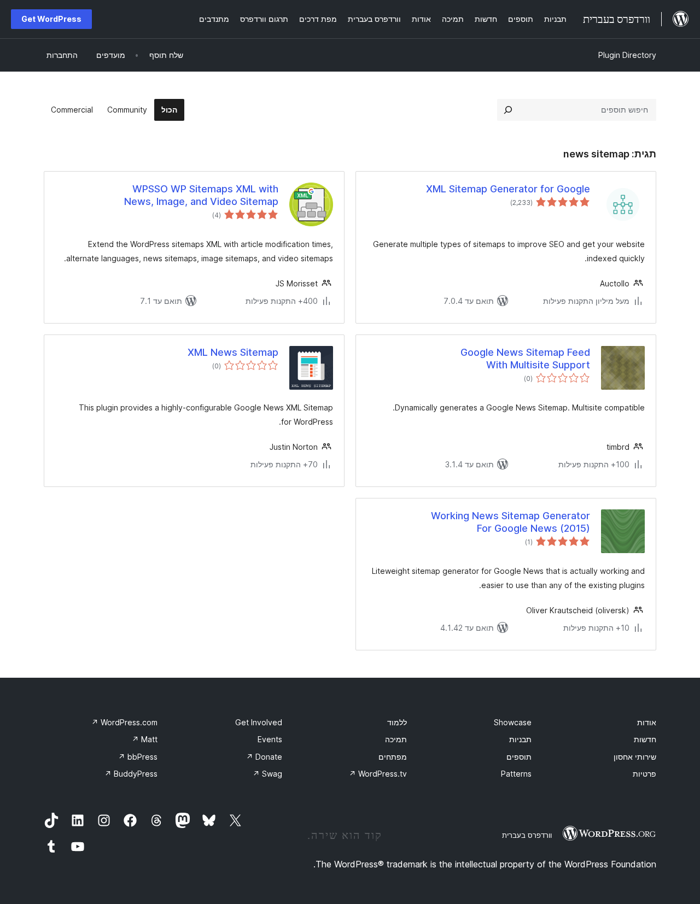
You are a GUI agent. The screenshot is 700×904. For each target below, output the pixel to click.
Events (270, 739)
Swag (267, 773)
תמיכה (396, 739)
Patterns (516, 773)
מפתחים (392, 756)
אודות (646, 722)
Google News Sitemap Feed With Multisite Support (525, 359)
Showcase (513, 722)
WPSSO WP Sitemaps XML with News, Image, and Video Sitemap (201, 195)
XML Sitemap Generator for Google (508, 189)
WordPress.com (124, 722)
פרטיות (644, 773)
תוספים (519, 756)
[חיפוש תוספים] (508, 110)
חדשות (645, 739)
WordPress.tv (378, 773)
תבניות (520, 739)
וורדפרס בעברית (527, 835)
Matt (145, 739)
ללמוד (397, 722)
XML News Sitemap (233, 352)
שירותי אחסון (635, 756)
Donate (264, 756)
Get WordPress (51, 19)
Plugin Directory (627, 55)
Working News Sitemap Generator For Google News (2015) (510, 522)
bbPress (138, 756)
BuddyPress (131, 773)
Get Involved (258, 722)
